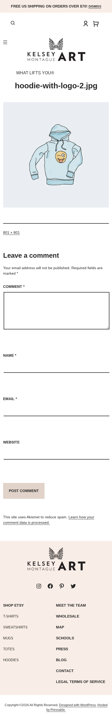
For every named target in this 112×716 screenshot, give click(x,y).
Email (10, 399)
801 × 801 (11, 232)
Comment (13, 286)
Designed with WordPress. (78, 705)
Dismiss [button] (95, 6)
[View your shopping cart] (96, 24)
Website (11, 442)
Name (9, 355)
